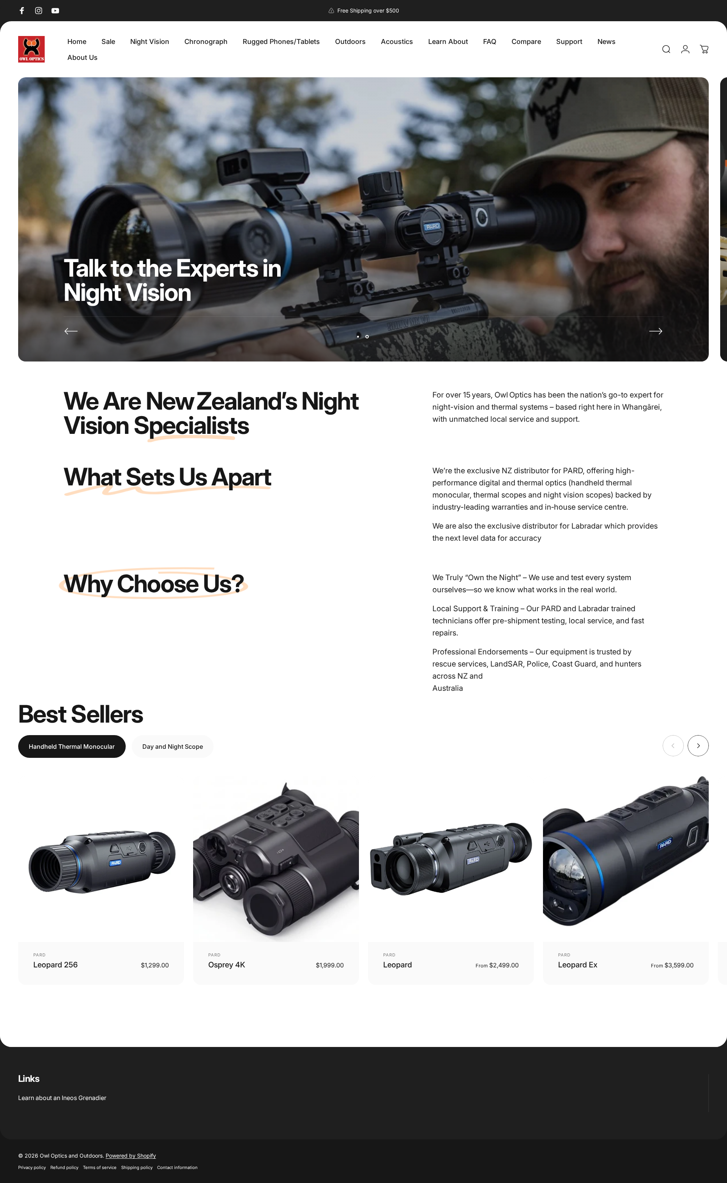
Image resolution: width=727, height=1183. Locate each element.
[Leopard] (451, 859)
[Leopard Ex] (626, 859)
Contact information (177, 1167)
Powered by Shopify (131, 1155)
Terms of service (100, 1167)
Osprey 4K (226, 964)
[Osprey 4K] (276, 859)
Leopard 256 (55, 964)
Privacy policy (32, 1167)
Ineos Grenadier (84, 1098)
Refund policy (64, 1167)
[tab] (72, 746)
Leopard (397, 964)
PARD (39, 955)
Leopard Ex (578, 964)
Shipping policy (137, 1167)
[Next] (655, 331)
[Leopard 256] (101, 859)
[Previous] (71, 331)
